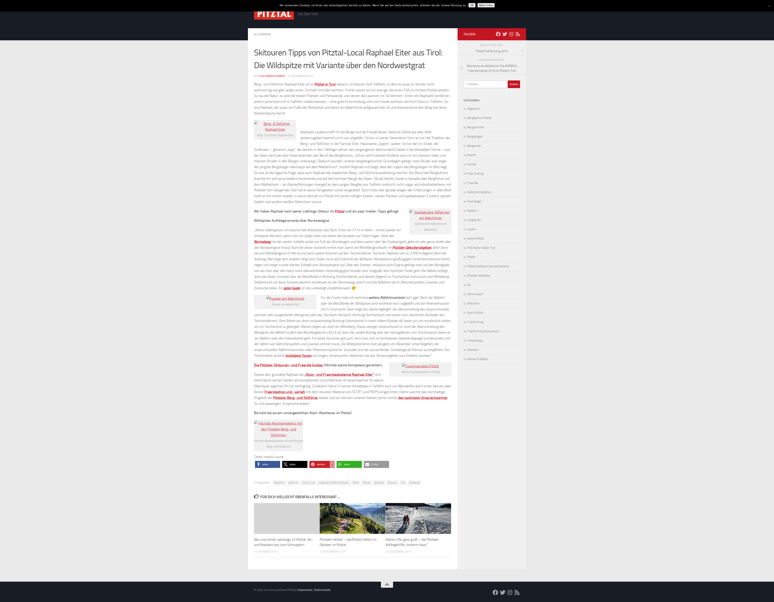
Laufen (471, 229)
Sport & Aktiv (475, 313)
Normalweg (262, 242)
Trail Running (475, 322)
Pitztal (340, 211)
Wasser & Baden (477, 359)
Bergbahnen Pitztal (479, 118)
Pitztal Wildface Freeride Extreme (488, 266)
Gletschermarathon (479, 192)
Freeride (472, 183)
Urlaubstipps (475, 340)
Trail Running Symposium (483, 331)
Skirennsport (475, 294)
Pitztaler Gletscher (478, 275)
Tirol (403, 482)
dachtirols (293, 482)
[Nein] (769, 6)
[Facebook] (498, 34)
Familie (471, 164)
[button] (267, 464)
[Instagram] (511, 34)
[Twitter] (504, 34)
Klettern (472, 210)
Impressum (305, 590)
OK (472, 5)
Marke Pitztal (475, 238)
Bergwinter (474, 146)
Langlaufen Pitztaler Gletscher (333, 482)
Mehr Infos (486, 5)
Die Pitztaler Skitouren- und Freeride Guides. (288, 365)
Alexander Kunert (272, 76)
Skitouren (392, 482)
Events (471, 155)
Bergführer (279, 482)
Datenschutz (322, 590)
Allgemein (262, 34)
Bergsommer (475, 127)
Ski (469, 285)
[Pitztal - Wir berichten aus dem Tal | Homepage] (274, 14)
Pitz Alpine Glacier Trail (481, 248)
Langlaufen (474, 220)
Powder (366, 482)
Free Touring (308, 482)
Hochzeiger (474, 201)
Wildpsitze (414, 482)
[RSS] (517, 34)
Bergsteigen (475, 136)
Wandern (473, 350)
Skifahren (379, 482)
